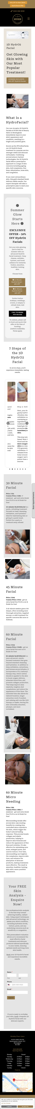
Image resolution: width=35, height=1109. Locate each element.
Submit (10, 998)
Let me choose (5, 1103)
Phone (9, 982)
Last (19, 978)
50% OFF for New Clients (17, 2)
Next (26, 423)
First (8, 978)
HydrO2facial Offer (17, 5)
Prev (8, 423)
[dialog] (17, 1103)
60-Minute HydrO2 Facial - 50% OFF (17, 291)
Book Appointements (33, 500)
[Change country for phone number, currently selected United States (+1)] (9, 984)
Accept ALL (25, 1106)
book (16, 1016)
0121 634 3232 (18, 11)
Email (9, 989)
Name (10, 972)
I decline (9, 1106)
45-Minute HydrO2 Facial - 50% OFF (17, 282)
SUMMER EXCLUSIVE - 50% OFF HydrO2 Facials (17, 80)
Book (8, 954)
